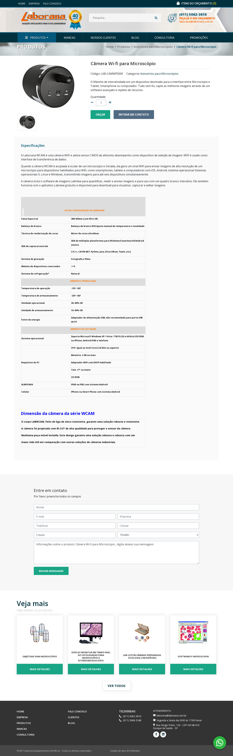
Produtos (38, 38)
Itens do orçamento (198, 3)
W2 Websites (133, 750)
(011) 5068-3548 (132, 720)
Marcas (69, 38)
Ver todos (116, 686)
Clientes (73, 717)
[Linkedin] (163, 734)
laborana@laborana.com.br (196, 21)
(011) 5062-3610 (193, 14)
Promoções (199, 38)
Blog (135, 38)
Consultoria (164, 38)
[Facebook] (156, 734)
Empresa (34, 3)
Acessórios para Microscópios (153, 47)
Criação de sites (118, 750)
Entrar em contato (134, 114)
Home (21, 3)
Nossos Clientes (103, 38)
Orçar (100, 114)
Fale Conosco (52, 3)
